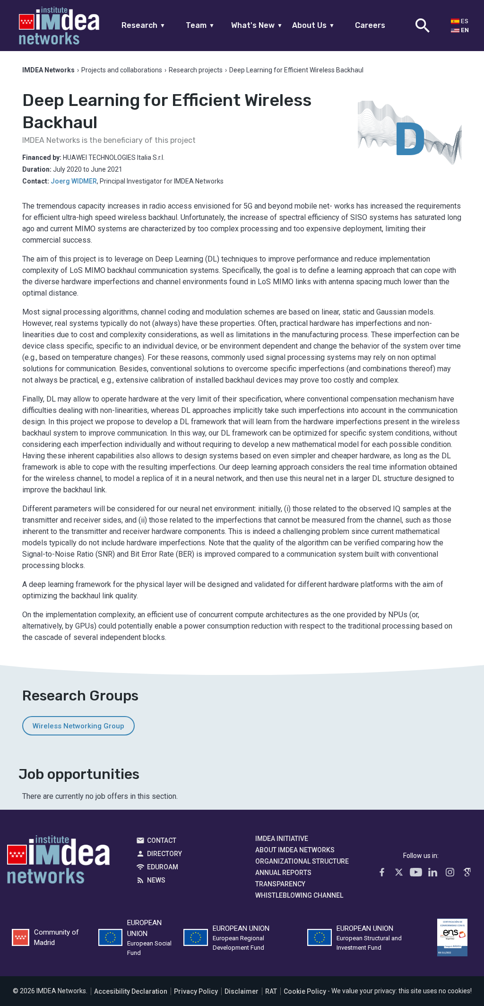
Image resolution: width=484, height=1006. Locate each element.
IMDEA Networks (58, 861)
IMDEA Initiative (281, 838)
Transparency (280, 884)
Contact (161, 840)
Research (143, 25)
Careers (370, 25)
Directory (164, 853)
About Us (313, 25)
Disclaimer (242, 991)
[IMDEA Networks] (59, 25)
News (156, 880)
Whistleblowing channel (299, 895)
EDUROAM (162, 867)
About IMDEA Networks (295, 850)
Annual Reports (283, 872)
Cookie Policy (305, 991)
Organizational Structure (302, 861)
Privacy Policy (196, 991)
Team (200, 25)
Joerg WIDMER (74, 181)
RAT (271, 991)
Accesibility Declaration (130, 991)
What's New (257, 25)
